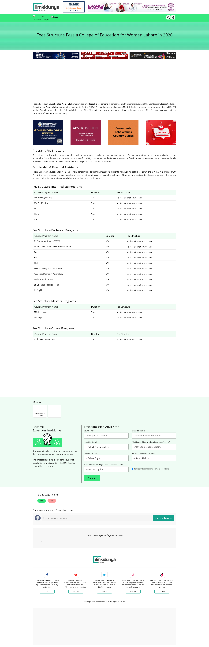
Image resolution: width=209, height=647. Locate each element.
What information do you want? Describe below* (103, 465)
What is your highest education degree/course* (151, 442)
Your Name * (89, 431)
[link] (74, 6)
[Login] (173, 17)
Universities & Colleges (41, 19)
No (51, 500)
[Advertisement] (104, 77)
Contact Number (138, 431)
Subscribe (76, 592)
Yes (41, 500)
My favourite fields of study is (143, 453)
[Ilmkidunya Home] (46, 7)
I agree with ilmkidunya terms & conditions (151, 469)
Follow (104, 592)
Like (47, 592)
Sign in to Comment (164, 518)
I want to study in (91, 442)
